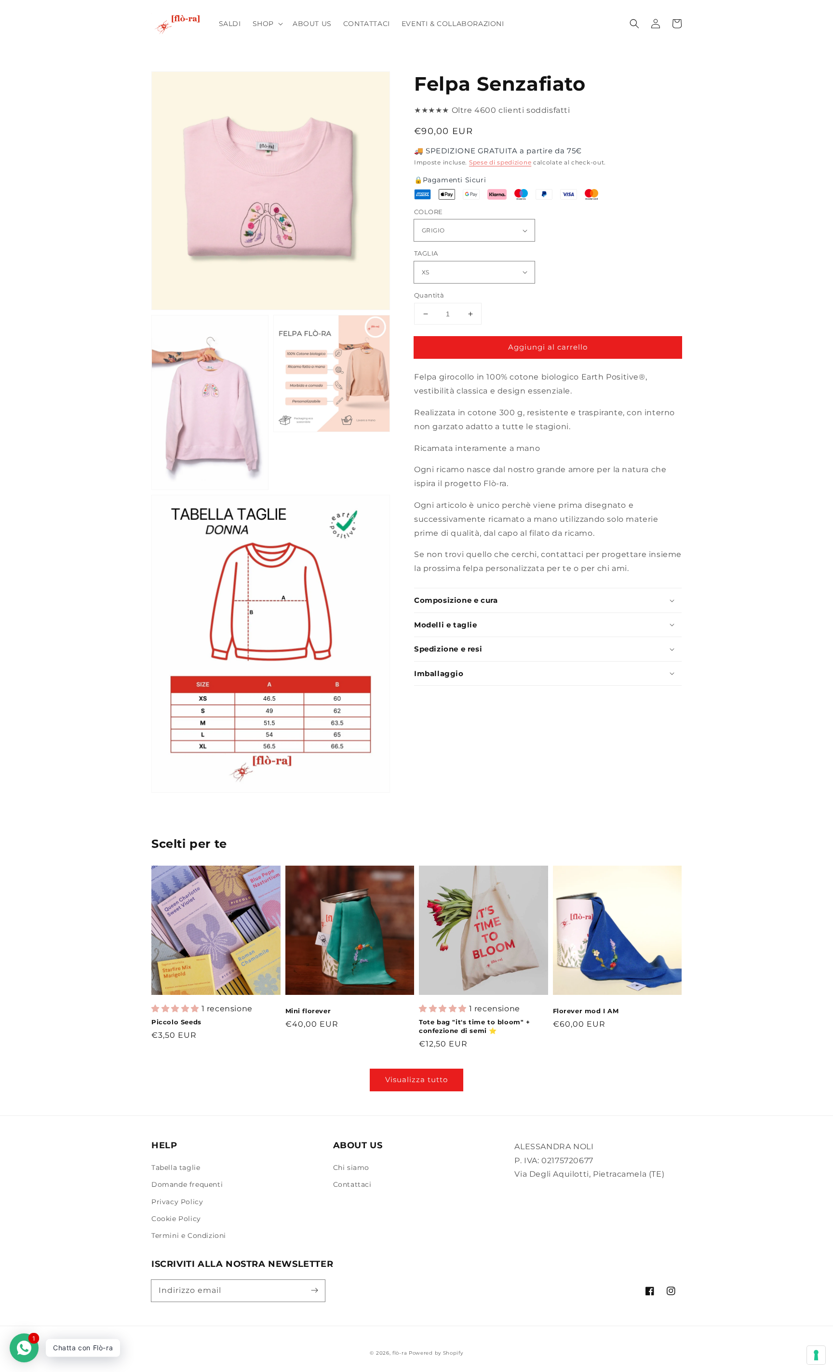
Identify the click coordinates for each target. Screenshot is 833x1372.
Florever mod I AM (586, 1011)
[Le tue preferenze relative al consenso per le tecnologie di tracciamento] (816, 1355)
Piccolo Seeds (176, 1022)
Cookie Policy (176, 1218)
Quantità (429, 295)
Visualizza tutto (416, 1079)
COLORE (428, 212)
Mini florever (308, 1011)
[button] (267, 24)
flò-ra (399, 1353)
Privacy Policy (177, 1201)
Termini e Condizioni (188, 1235)
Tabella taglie (175, 1167)
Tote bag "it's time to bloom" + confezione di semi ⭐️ (474, 1026)
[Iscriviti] (314, 1290)
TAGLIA (426, 253)
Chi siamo (351, 1167)
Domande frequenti (187, 1184)
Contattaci (352, 1184)
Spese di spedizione (500, 161)
